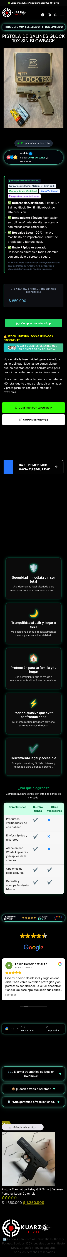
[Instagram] (49, 15)
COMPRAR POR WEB (35, 419)
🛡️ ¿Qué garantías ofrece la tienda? (33, 1102)
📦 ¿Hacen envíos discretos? (33, 1089)
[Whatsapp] (56, 15)
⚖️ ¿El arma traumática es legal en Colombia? (35, 1074)
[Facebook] (43, 15)
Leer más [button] (10, 995)
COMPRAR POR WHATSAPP (35, 407)
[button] (62, 15)
